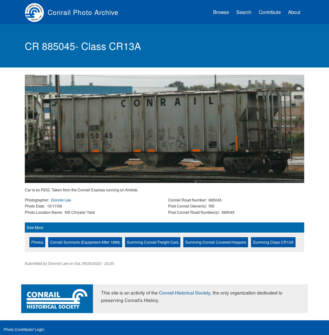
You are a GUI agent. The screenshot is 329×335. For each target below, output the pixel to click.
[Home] (36, 12)
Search (243, 11)
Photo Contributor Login (24, 329)
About (294, 11)
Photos (37, 242)
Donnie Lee (61, 200)
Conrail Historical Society (184, 292)
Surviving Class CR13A (273, 242)
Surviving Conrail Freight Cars (152, 242)
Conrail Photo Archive (83, 12)
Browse (221, 11)
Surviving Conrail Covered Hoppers (215, 242)
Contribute (270, 11)
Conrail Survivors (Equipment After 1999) (85, 242)
